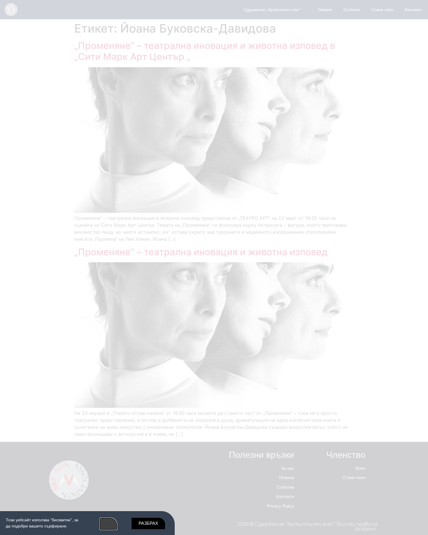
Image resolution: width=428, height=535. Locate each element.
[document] (214, 267)
